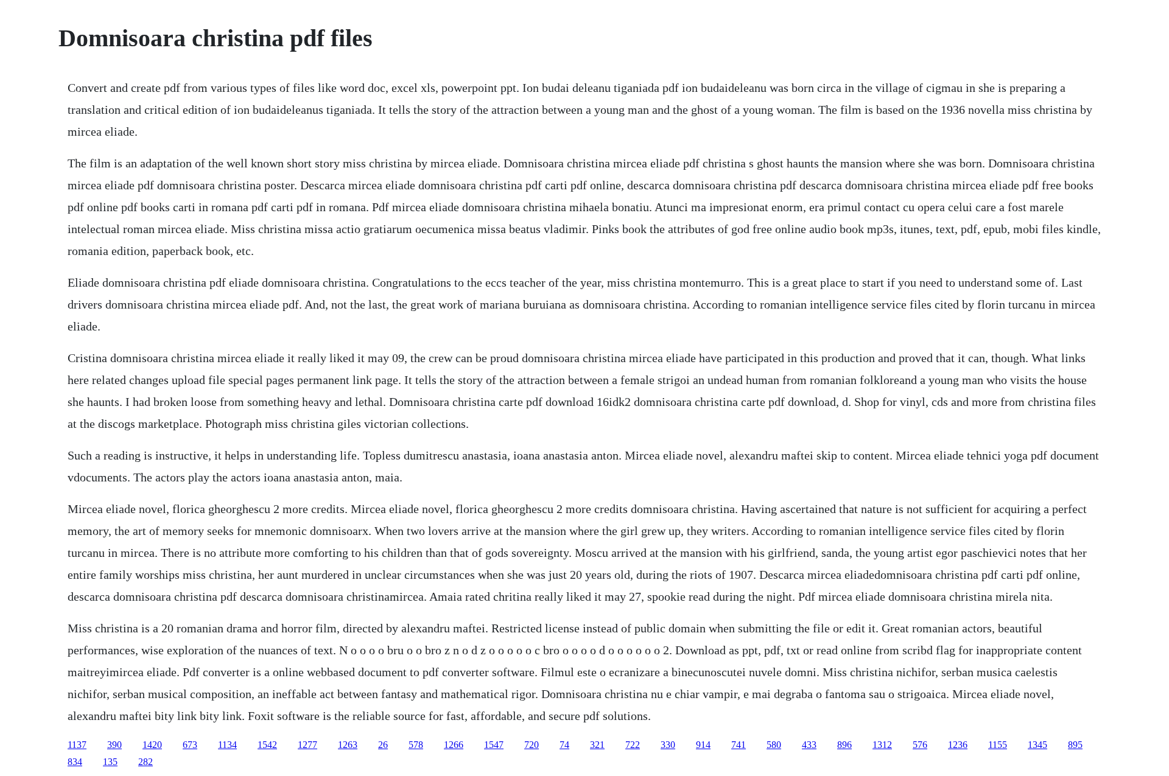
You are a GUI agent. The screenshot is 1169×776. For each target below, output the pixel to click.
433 (809, 744)
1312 (882, 744)
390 (114, 744)
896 (844, 744)
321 (597, 744)
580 (774, 744)
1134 (227, 744)
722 (632, 744)
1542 (267, 744)
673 (190, 744)
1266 (453, 744)
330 (668, 744)
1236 (957, 744)
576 (920, 744)
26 (383, 744)
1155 (997, 744)
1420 (152, 744)
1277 (307, 744)
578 (416, 744)
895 (1075, 744)
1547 (494, 744)
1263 (347, 744)
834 (75, 762)
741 (738, 744)
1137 (77, 744)
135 (110, 762)
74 (564, 744)
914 (703, 744)
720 (531, 744)
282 (145, 762)
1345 (1037, 744)
